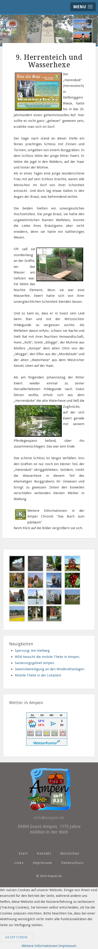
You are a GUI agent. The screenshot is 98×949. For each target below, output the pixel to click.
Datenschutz (72, 863)
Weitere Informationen (40, 946)
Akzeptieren (16, 937)
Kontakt (44, 853)
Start (23, 853)
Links (19, 863)
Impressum (42, 863)
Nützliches (69, 853)
